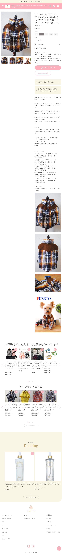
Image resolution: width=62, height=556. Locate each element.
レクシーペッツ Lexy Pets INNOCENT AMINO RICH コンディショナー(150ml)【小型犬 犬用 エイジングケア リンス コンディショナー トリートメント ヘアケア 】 (19, 484)
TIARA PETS (34, 552)
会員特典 (4, 532)
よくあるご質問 (6, 538)
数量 (36, 37)
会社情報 (48, 518)
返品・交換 (5, 528)
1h (41, 34)
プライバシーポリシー (52, 525)
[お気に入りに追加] (16, 349)
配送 (3, 525)
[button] (2, 6)
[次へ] (59, 365)
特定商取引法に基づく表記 (53, 532)
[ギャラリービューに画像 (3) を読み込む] (19, 60)
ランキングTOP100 (31, 497)
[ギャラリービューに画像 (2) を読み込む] (12, 60)
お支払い (4, 521)
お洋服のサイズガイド (29, 518)
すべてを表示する (31, 425)
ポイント (4, 535)
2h (51, 34)
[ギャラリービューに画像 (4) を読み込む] (27, 60)
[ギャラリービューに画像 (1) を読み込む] (4, 60)
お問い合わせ (49, 521)
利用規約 (48, 528)
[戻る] (2, 365)
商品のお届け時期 (6, 518)
